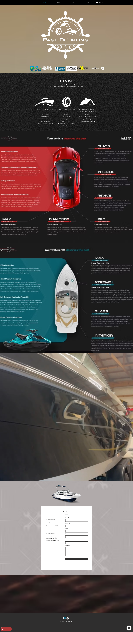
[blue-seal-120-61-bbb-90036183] (64, 618)
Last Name (68, 523)
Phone (67, 534)
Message (67, 545)
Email (67, 528)
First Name (68, 518)
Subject (67, 540)
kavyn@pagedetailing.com (52, 523)
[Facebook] (102, 68)
